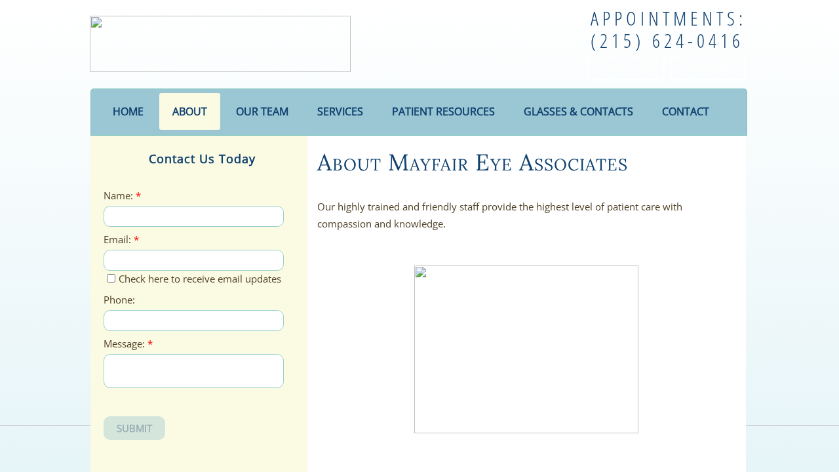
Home (128, 111)
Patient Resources (443, 111)
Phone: (119, 300)
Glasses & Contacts (578, 111)
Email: (121, 240)
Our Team (262, 111)
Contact (685, 111)
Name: (122, 196)
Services (340, 111)
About (189, 111)
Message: (128, 344)
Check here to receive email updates (200, 278)
